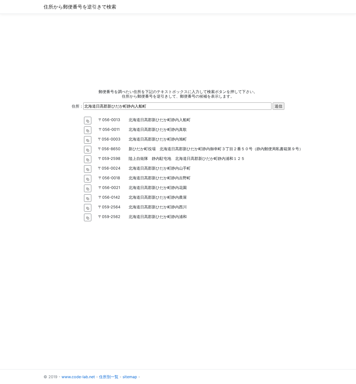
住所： (77, 106)
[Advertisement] (178, 52)
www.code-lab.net (78, 376)
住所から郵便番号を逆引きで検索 (80, 7)
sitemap (130, 376)
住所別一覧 (108, 376)
